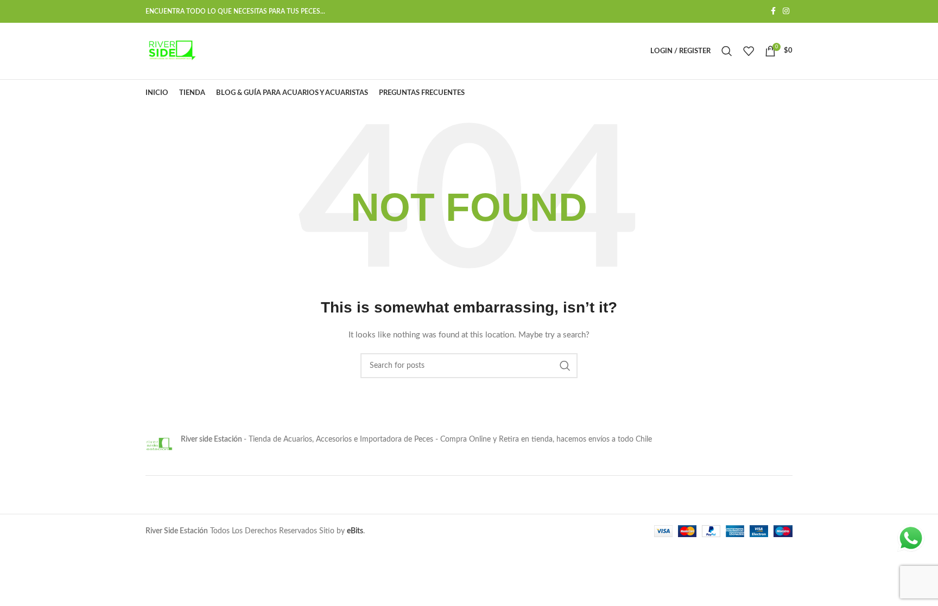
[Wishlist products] (748, 51)
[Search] (727, 51)
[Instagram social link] (786, 11)
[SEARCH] (565, 365)
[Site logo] (171, 51)
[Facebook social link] (772, 11)
